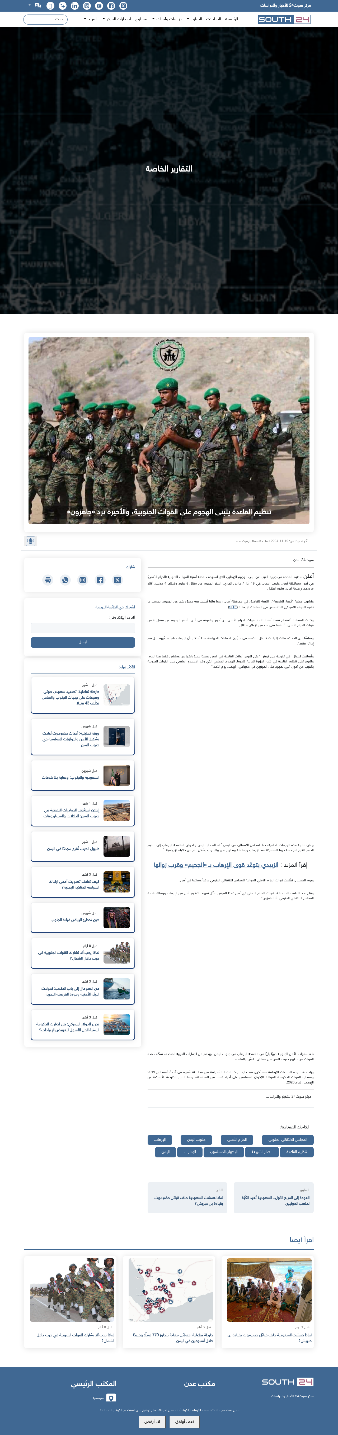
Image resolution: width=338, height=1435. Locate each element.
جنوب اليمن (196, 1140)
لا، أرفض (152, 1421)
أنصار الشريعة (262, 1152)
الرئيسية (231, 19)
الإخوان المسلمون (223, 1152)
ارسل (83, 642)
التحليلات (213, 19)
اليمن (166, 1152)
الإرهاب (160, 1140)
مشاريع (141, 19)
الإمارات (190, 1152)
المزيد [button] (92, 19)
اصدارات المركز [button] (118, 19)
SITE (233, 607)
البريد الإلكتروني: (122, 617)
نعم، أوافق (184, 1421)
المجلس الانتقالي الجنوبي (288, 1140)
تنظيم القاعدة (297, 1152)
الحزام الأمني (237, 1140)
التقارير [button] (196, 19)
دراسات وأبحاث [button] (169, 19)
